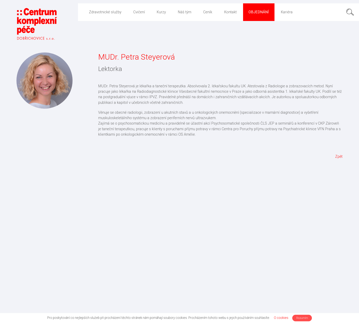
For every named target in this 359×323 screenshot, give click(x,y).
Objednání (258, 12)
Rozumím (302, 317)
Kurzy (161, 12)
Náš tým (184, 12)
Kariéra (287, 12)
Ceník (207, 12)
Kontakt (230, 12)
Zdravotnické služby (105, 12)
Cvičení (139, 12)
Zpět (339, 156)
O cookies (281, 318)
